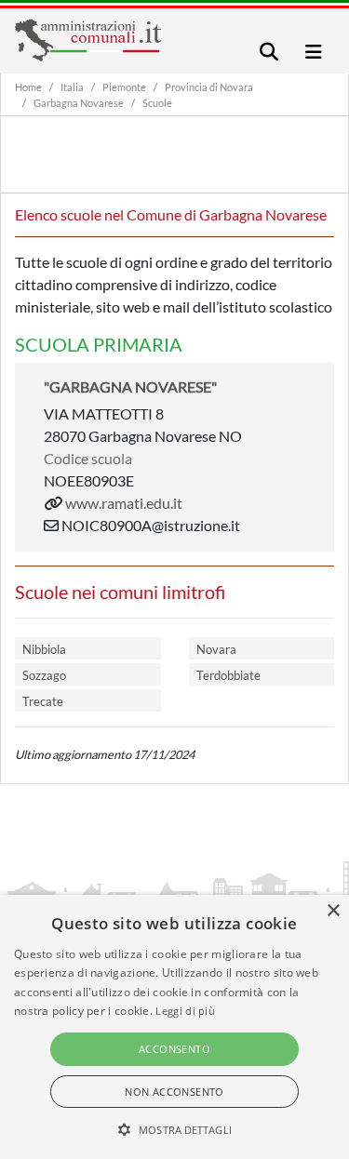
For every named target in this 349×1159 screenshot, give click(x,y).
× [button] (333, 911)
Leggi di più (185, 1011)
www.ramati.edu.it (123, 503)
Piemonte (124, 87)
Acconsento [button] (174, 1049)
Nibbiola (44, 649)
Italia (72, 87)
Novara (216, 649)
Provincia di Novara (209, 87)
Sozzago (44, 675)
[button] (174, 1129)
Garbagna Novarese (79, 103)
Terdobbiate (228, 675)
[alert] (174, 1027)
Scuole (157, 103)
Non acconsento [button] (174, 1092)
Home (28, 87)
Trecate (42, 701)
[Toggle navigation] (269, 51)
